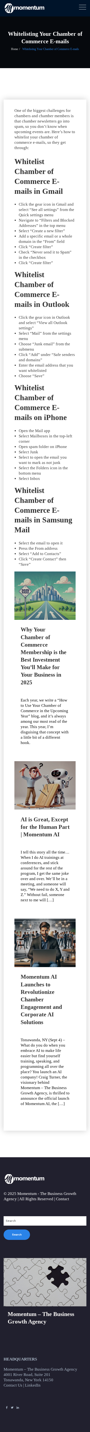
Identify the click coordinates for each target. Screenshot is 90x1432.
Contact (62, 1199)
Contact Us (13, 1385)
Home (14, 49)
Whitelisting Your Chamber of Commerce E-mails (50, 49)
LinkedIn (33, 1385)
